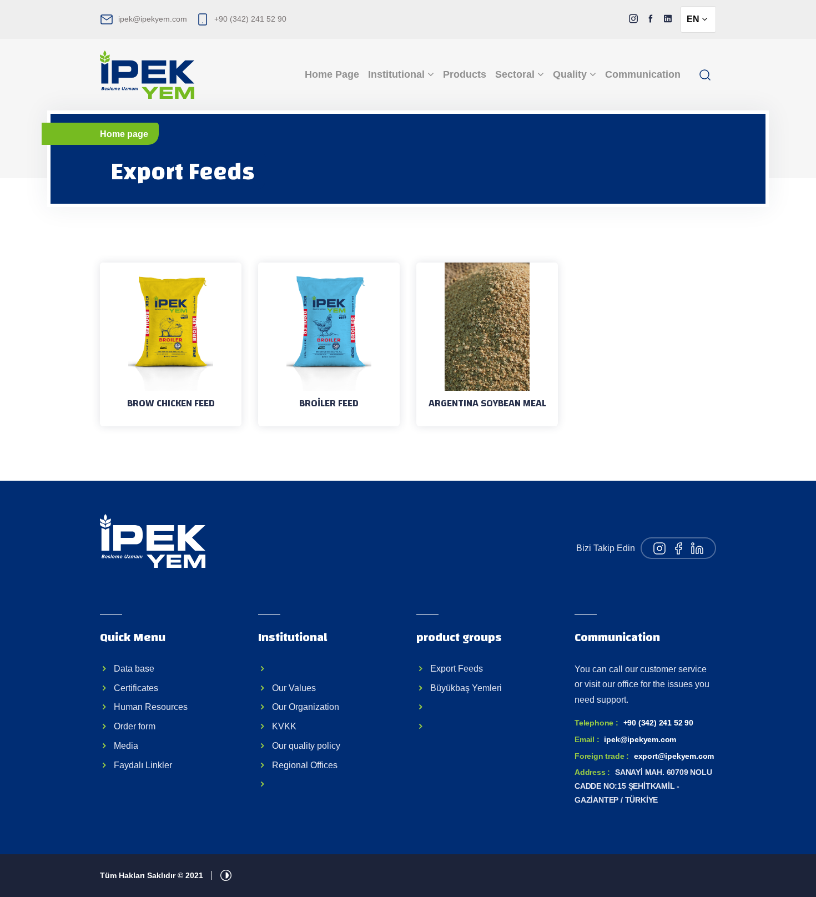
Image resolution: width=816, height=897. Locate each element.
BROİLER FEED (329, 403)
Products (464, 74)
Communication (643, 74)
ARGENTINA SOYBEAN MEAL (487, 403)
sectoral (516, 74)
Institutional (397, 74)
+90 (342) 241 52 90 (250, 18)
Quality (571, 74)
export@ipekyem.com (674, 756)
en (694, 19)
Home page (332, 74)
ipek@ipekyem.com (152, 18)
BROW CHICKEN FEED (171, 403)
